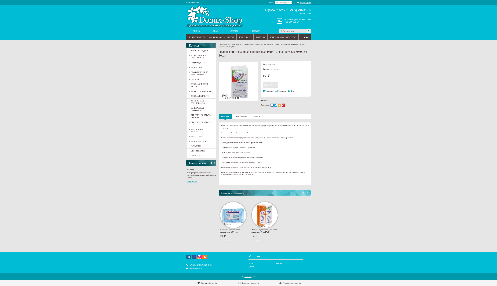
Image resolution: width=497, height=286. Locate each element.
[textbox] (293, 31)
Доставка (256, 31)
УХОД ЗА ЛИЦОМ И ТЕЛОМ (199, 85)
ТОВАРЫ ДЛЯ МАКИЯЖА (202, 91)
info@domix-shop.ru (195, 268)
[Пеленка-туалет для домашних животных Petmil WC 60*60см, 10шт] (264, 215)
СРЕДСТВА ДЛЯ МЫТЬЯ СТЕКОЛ (201, 123)
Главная (196, 31)
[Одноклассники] (279, 105)
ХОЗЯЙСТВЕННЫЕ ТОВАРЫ (199, 130)
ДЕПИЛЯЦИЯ (260, 37)
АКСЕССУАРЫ (197, 136)
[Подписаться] (204, 257)
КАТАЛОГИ (196, 146)
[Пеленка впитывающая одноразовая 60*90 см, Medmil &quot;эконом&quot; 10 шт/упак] (233, 215)
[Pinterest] (283, 105)
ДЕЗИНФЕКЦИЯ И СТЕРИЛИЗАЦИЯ (198, 102)
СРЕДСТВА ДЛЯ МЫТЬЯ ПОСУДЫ (201, 116)
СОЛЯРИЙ (195, 79)
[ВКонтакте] (272, 105)
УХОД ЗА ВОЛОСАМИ (200, 96)
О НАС (215, 31)
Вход (188, 2)
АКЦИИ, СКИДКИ (198, 141)
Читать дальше (192, 182)
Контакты (234, 31)
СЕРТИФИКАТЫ (198, 151)
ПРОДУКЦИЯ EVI (245, 37)
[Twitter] (275, 105)
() (209, 283)
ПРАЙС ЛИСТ (196, 156)
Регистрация (195, 2)
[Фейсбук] (194, 257)
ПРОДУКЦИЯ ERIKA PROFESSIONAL (283, 37)
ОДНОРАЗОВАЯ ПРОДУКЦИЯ (197, 109)
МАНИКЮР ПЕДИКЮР (196, 37)
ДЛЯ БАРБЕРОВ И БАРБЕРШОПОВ (221, 37)
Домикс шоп (247, 277)
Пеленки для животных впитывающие (260, 44)
